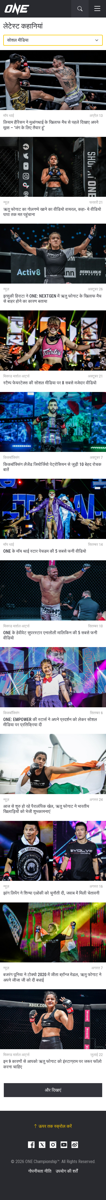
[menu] (97, 9)
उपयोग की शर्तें (67, 1171)
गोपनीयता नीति (39, 1171)
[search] (80, 9)
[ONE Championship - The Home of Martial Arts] (16, 8)
